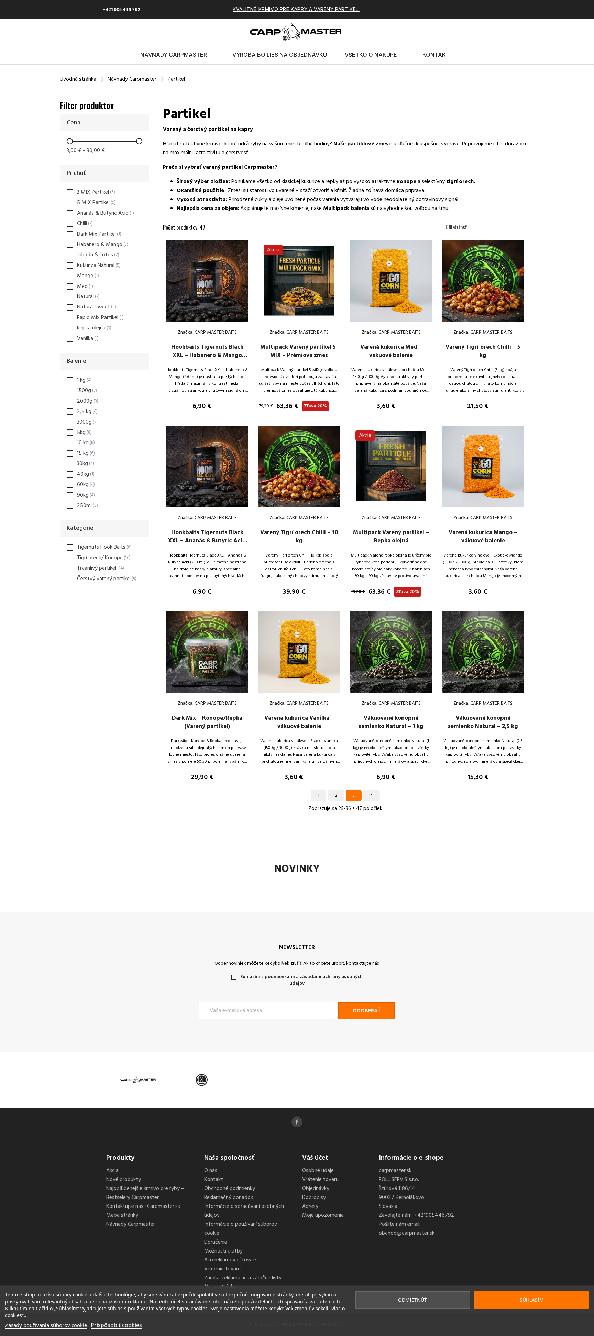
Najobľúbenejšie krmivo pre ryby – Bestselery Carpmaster (145, 1193)
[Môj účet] (479, 32)
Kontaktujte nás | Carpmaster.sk (143, 1206)
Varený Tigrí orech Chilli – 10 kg (299, 537)
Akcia (112, 1170)
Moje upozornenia (323, 1215)
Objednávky (315, 1188)
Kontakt (436, 54)
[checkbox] (91, 192)
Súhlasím (532, 1299)
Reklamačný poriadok (228, 1197)
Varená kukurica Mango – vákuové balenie (483, 537)
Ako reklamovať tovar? (230, 1260)
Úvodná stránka (78, 79)
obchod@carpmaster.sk (406, 1233)
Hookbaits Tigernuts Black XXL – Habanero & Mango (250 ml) (207, 355)
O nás (210, 1170)
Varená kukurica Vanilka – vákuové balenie (299, 722)
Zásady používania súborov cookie (46, 1325)
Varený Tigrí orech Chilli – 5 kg (483, 351)
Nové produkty (123, 1179)
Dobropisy (314, 1197)
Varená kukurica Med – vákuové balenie (391, 351)
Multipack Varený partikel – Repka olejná (391, 537)
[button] (467, 32)
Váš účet (315, 1158)
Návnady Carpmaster (173, 54)
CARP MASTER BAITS (215, 332)
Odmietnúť (412, 1299)
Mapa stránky (122, 1215)
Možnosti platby (223, 1251)
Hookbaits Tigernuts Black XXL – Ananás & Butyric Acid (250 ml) (207, 541)
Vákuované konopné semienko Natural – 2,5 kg (483, 722)
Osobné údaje (318, 1170)
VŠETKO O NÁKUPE (371, 54)
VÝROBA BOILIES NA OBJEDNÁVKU (279, 54)
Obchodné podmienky (229, 1188)
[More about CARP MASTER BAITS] (138, 1080)
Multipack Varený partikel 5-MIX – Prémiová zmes (299, 351)
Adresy (310, 1206)
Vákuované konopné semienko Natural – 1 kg (391, 722)
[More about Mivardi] (201, 1080)
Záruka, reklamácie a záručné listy (243, 1277)
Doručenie (215, 1242)
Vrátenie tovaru (222, 1269)
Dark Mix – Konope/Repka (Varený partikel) (207, 722)
